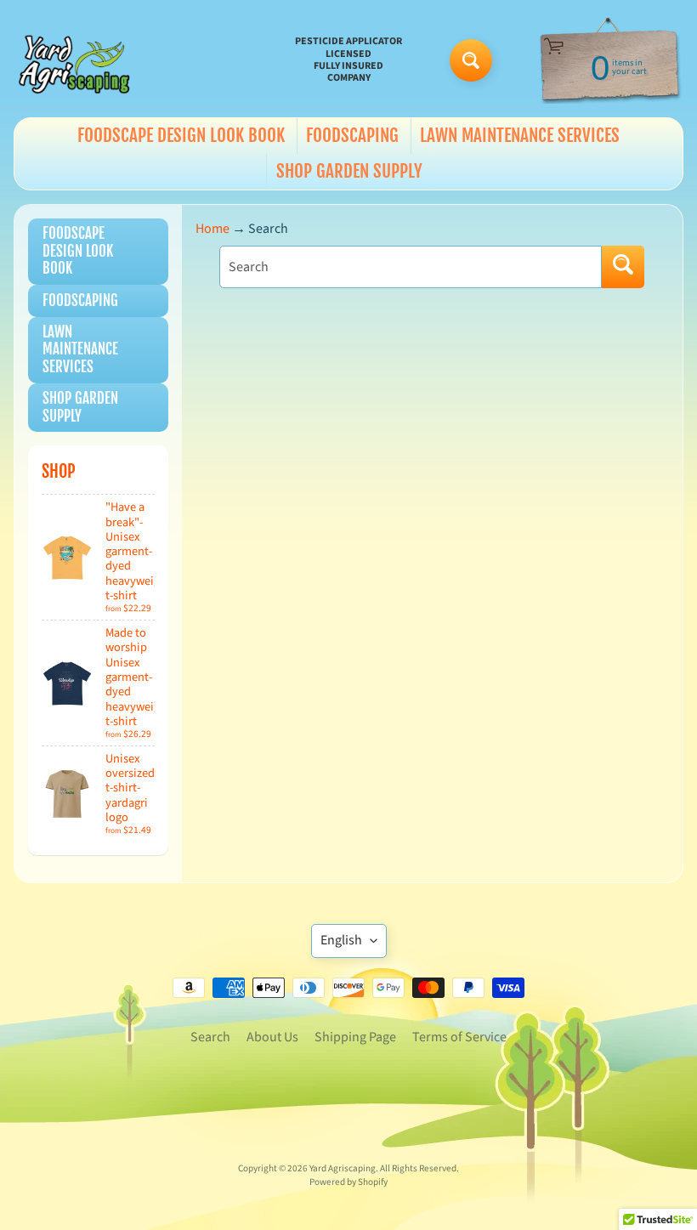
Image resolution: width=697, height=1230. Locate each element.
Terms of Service (459, 1037)
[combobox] (410, 267)
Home (213, 228)
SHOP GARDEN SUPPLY (349, 171)
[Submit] (623, 267)
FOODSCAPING (352, 135)
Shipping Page (355, 1037)
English (341, 940)
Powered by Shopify (348, 1182)
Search (210, 1037)
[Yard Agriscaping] (77, 60)
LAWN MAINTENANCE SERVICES (520, 135)
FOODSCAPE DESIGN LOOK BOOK (181, 135)
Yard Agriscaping (342, 1168)
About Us (272, 1037)
